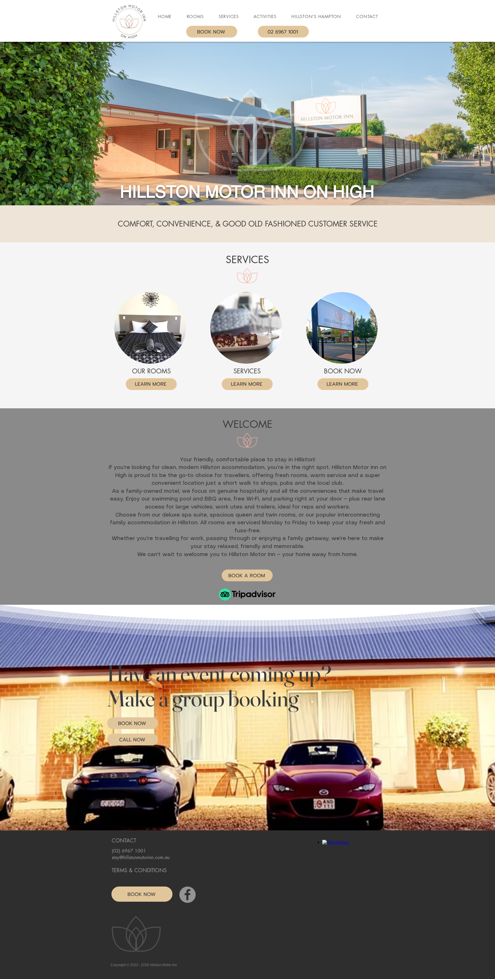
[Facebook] (187, 895)
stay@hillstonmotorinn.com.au (141, 857)
